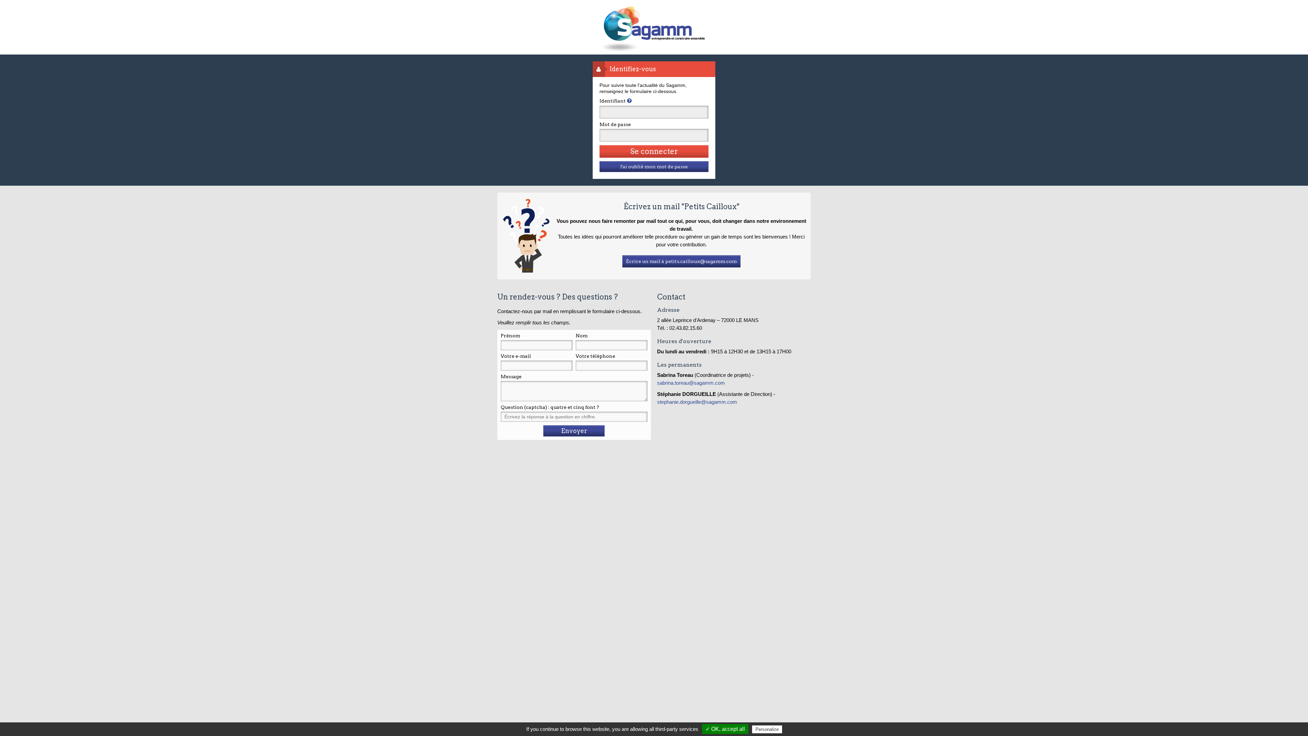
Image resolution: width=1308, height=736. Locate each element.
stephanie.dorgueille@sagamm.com (697, 402)
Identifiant (613, 101)
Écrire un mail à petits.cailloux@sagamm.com (681, 261)
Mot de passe (615, 124)
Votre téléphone (595, 356)
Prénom (510, 335)
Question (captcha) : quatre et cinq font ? (550, 407)
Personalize (767, 729)
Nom (582, 335)
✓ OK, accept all (725, 729)
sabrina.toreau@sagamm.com (691, 383)
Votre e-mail (516, 356)
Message (511, 376)
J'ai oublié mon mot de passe (654, 166)
